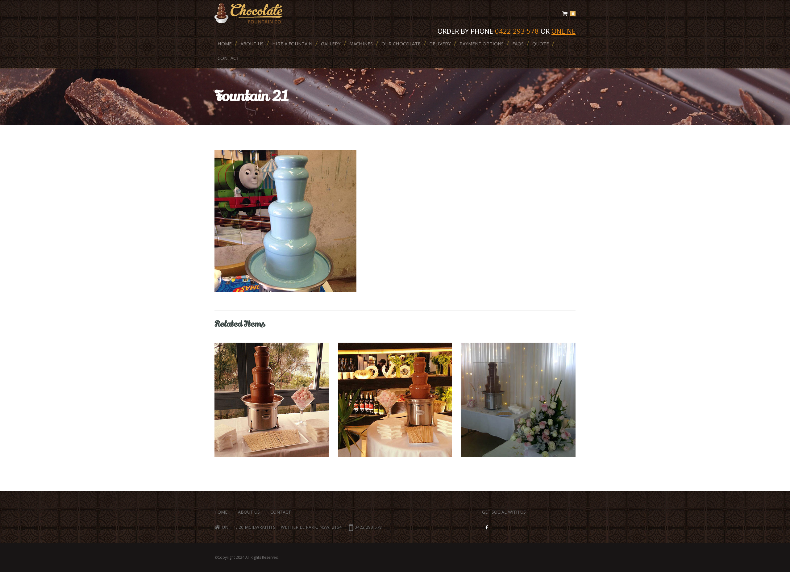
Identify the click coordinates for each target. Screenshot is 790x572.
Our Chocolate (401, 43)
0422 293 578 (368, 527)
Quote (540, 43)
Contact (228, 58)
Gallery (331, 43)
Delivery (440, 43)
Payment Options (481, 43)
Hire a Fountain (292, 43)
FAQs (518, 43)
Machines (361, 43)
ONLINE (563, 30)
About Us (252, 43)
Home (225, 43)
